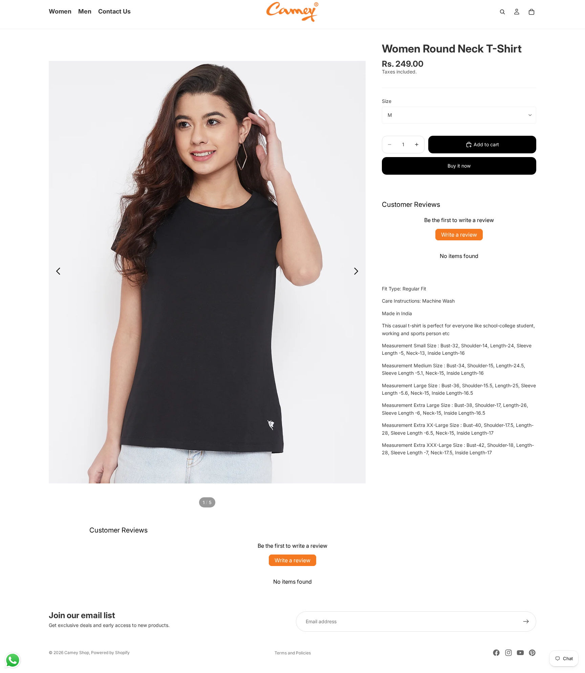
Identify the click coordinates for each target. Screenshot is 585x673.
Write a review (459, 234)
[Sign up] (526, 621)
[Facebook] (496, 653)
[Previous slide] (56, 272)
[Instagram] (508, 653)
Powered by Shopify (110, 652)
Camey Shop (76, 652)
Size (386, 101)
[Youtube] (520, 653)
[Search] (502, 11)
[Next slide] (358, 272)
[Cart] (531, 11)
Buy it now (459, 166)
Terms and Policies (293, 652)
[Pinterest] (532, 653)
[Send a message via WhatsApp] (12, 660)
